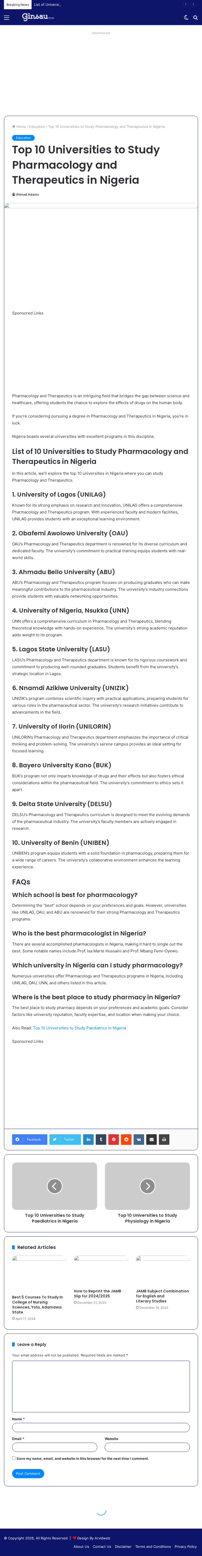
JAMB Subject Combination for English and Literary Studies (162, 1296)
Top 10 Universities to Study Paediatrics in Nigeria (79, 1027)
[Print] (164, 1139)
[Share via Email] (151, 1139)
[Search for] (195, 19)
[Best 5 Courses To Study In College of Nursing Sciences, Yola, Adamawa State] (39, 1274)
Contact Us (102, 1546)
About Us (81, 1546)
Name (18, 1419)
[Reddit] (126, 1139)
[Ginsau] (40, 17)
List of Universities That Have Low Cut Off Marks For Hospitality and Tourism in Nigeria (105, 4)
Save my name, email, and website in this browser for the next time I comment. (83, 1458)
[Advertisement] (101, 73)
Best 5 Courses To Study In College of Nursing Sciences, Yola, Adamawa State (37, 1305)
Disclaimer (123, 1546)
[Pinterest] (113, 1139)
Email (18, 1439)
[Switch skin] (186, 19)
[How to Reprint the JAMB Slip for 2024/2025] (101, 1271)
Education (37, 126)
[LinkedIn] (88, 1139)
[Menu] (6, 19)
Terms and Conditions (153, 1546)
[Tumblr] (101, 1139)
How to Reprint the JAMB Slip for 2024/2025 (97, 1293)
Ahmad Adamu (27, 194)
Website (111, 1439)
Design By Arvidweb (93, 1538)
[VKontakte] (139, 1139)
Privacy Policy (186, 1546)
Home (20, 126)
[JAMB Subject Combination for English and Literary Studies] (163, 1271)
